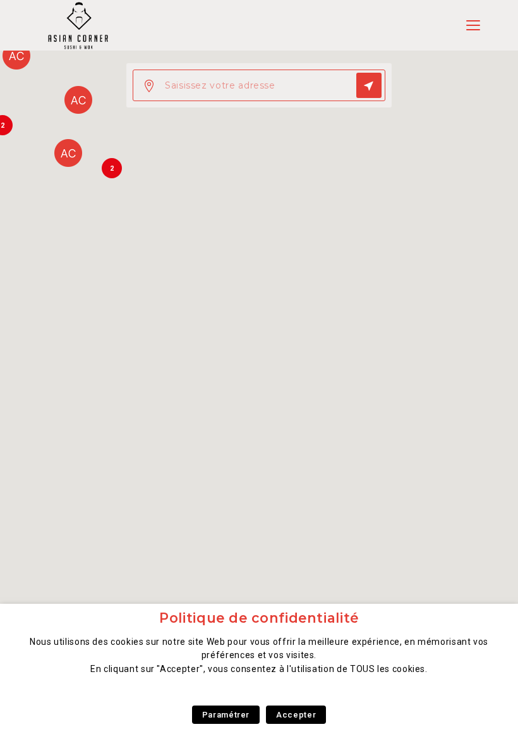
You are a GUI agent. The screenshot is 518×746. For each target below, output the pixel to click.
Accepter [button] (296, 714)
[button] (68, 153)
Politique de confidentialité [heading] (259, 618)
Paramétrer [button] (226, 714)
